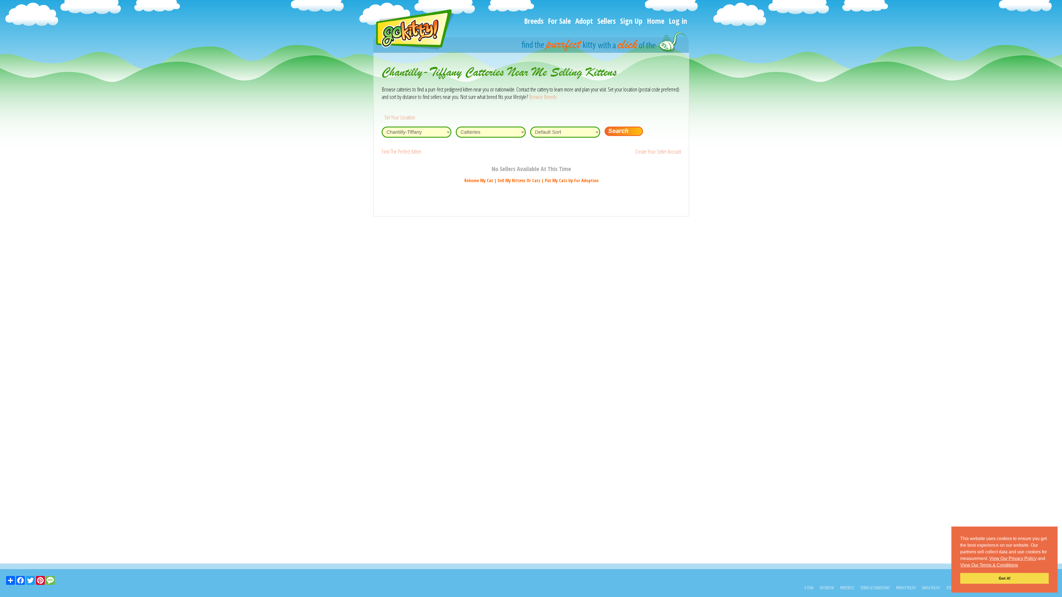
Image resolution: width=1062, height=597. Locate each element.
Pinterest (847, 587)
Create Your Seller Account (658, 151)
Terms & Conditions (875, 587)
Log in (678, 21)
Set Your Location (399, 117)
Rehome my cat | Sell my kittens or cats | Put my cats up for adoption (531, 180)
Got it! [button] (1005, 578)
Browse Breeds (543, 97)
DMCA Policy (931, 587)
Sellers (606, 21)
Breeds (533, 21)
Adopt (584, 21)
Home (655, 21)
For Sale (559, 21)
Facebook (827, 587)
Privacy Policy (906, 587)
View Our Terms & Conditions (989, 565)
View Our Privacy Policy (1013, 558)
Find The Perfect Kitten (401, 151)
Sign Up (631, 21)
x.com (809, 587)
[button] (1020, 565)
